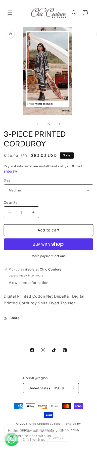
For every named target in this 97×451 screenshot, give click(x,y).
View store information (28, 282)
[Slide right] (59, 123)
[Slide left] (37, 123)
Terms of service (51, 437)
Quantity (10, 202)
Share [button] (14, 318)
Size (7, 180)
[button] (9, 12)
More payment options (49, 256)
